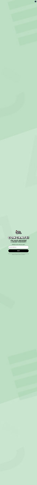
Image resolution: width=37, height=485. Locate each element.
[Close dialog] (35, 1)
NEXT (18, 250)
